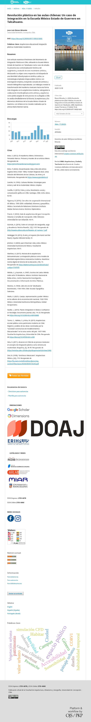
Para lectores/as (12, 577)
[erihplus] (18, 444)
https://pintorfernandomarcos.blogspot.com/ (23, 164)
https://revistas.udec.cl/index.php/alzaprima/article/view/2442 (29, 350)
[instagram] (17, 521)
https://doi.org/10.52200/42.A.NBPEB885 (24, 315)
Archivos (16, 8)
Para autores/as (12, 580)
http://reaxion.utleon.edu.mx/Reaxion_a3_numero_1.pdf (27, 230)
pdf (59, 77)
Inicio (9, 8)
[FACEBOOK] (10, 521)
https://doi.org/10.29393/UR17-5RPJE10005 (26, 39)
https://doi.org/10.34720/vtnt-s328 (22, 337)
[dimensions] (18, 417)
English (9, 607)
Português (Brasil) (13, 613)
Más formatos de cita (63, 114)
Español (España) (13, 610)
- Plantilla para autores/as (16, 396)
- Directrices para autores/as (17, 391)
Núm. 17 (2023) (27, 8)
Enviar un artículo (15, 594)
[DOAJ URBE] (45, 436)
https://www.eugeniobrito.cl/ (38, 177)
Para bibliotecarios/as (14, 583)
